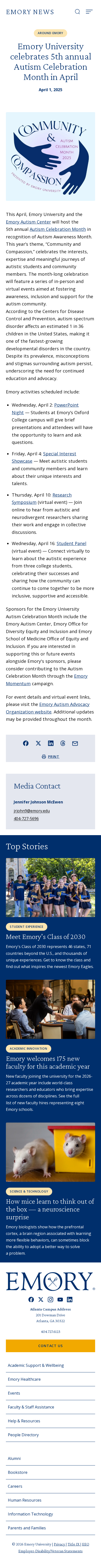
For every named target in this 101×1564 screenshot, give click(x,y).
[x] (41, 1299)
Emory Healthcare (24, 1379)
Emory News (30, 12)
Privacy (60, 1544)
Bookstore (17, 1472)
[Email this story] (75, 744)
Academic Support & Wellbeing (36, 1365)
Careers (15, 1486)
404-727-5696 (26, 818)
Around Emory (50, 33)
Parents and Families (27, 1528)
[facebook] (31, 1299)
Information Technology (30, 1514)
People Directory (23, 1434)
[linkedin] (70, 1299)
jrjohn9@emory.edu (32, 810)
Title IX (74, 1544)
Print (54, 756)
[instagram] (50, 1299)
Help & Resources (24, 1421)
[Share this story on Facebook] (26, 743)
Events (14, 1393)
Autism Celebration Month (58, 229)
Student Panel (71, 543)
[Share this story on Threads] (63, 743)
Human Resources (24, 1500)
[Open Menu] (89, 12)
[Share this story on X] (38, 743)
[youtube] (60, 1299)
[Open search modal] (77, 12)
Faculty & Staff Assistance (31, 1407)
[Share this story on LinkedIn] (51, 743)
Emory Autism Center (28, 222)
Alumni (14, 1458)
